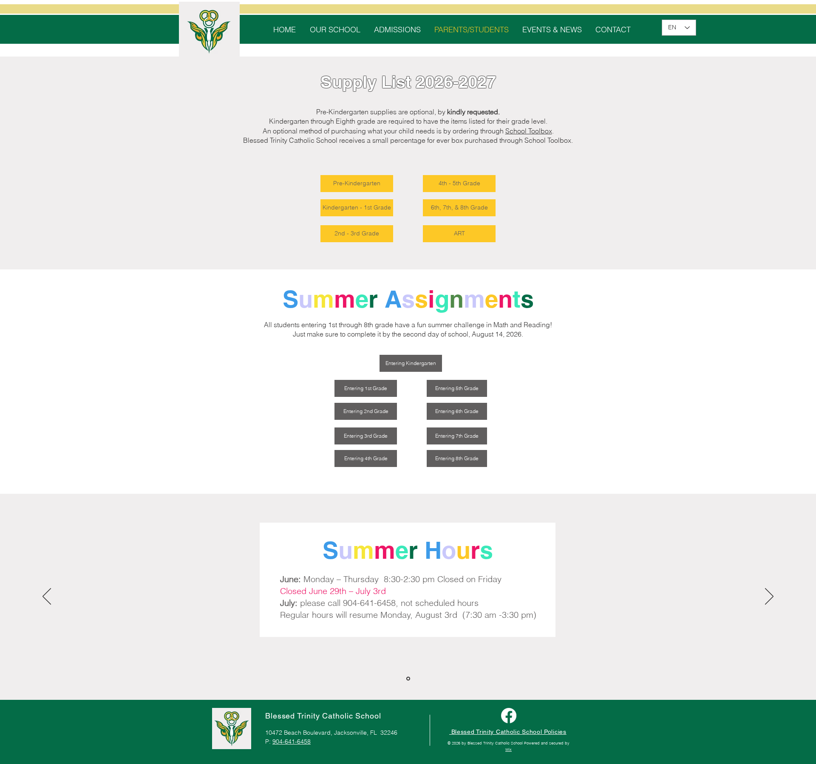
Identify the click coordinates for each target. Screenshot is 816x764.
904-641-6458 (291, 741)
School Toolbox (528, 131)
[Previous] (46, 597)
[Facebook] (508, 715)
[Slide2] (408, 679)
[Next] (769, 597)
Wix (508, 749)
